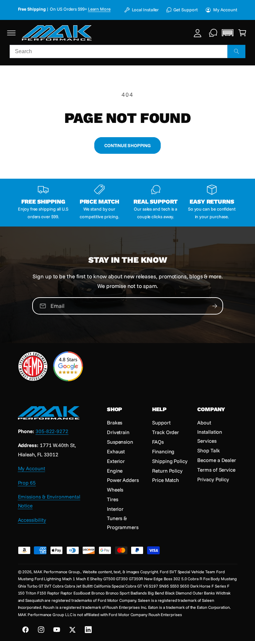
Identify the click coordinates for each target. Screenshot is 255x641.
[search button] (236, 51)
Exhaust (116, 451)
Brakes (115, 422)
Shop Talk (208, 450)
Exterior (116, 461)
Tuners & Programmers (122, 522)
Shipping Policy (170, 461)
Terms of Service (216, 469)
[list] (127, 202)
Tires (112, 499)
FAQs (158, 441)
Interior (115, 508)
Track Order (165, 432)
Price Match (165, 480)
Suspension (120, 441)
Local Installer (145, 9)
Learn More (99, 9)
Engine (115, 470)
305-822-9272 (52, 431)
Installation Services (209, 436)
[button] (11, 33)
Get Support (185, 9)
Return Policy (167, 470)
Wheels (115, 489)
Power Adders (123, 480)
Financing (163, 451)
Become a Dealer (216, 460)
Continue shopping (127, 145)
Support (161, 422)
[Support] (213, 33)
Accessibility (32, 519)
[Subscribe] (214, 306)
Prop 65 (27, 482)
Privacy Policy (213, 479)
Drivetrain (118, 432)
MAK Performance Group (57, 571)
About (204, 422)
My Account (225, 9)
